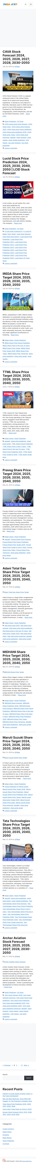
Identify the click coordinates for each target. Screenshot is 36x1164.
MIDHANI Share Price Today (17, 719)
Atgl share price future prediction (20, 628)
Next (26, 1065)
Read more (18, 223)
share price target (20, 356)
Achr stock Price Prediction (19, 1000)
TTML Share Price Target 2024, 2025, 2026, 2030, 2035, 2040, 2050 (17, 377)
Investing (6, 1135)
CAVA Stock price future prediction (19, 129)
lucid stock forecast (23, 234)
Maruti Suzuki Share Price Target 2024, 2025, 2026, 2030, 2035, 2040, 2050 (18, 743)
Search (5, 1074)
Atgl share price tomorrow (16, 636)
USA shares (14, 1014)
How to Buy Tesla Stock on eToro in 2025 (17, 1109)
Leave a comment (11, 148)
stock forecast (21, 137)
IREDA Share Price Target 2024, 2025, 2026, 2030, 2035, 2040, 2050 (17, 279)
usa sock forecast (14, 143)
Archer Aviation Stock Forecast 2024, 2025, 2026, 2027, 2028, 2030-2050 (17, 945)
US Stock (20, 121)
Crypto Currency (8, 1129)
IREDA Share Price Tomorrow (18, 354)
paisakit (13, 137)
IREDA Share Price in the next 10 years (16, 345)
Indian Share (9, 340)
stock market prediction (16, 140)
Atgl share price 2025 (12, 625)
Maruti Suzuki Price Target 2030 (14, 789)
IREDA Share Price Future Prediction (17, 343)
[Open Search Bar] (25, 4)
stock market (13, 1011)
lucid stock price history (11, 237)
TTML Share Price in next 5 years (14, 446)
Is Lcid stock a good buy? (14, 231)
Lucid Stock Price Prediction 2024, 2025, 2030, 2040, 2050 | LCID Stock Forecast (17, 166)
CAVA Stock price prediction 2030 (14, 132)
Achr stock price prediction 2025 (14, 1003)
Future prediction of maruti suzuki (16, 786)
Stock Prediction (10, 121)
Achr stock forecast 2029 (13, 995)
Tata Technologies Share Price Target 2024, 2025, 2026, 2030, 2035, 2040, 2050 (17, 828)
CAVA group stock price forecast (16, 124)
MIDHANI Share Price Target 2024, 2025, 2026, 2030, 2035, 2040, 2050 (16, 657)
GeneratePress (27, 1161)
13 (22, 1065)
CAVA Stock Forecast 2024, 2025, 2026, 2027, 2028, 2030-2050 (16, 57)
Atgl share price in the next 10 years (15, 631)
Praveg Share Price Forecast (21, 539)
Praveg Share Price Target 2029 (14, 545)
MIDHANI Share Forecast (13, 703)
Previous (6, 1065)
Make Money (7, 1138)
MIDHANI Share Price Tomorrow (14, 722)
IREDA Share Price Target (11, 348)
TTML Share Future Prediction (22, 444)
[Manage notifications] (3, 1160)
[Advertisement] (18, 28)
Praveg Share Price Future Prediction (15, 542)
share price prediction (18, 441)
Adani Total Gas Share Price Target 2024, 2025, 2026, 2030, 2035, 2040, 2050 (17, 575)
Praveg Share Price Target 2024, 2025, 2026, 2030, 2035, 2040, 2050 (17, 475)
